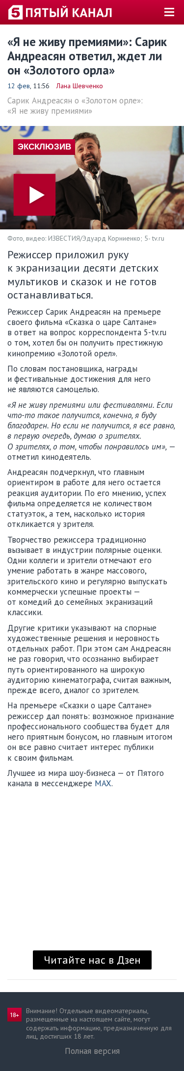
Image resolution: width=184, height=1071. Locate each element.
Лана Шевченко (79, 85)
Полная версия (92, 1051)
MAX (103, 783)
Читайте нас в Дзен (92, 960)
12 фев (18, 85)
